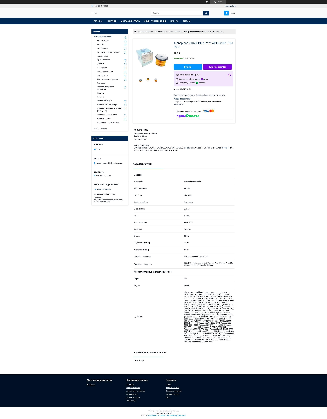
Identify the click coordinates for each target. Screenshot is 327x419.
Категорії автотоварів (103, 37)
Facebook (91, 384)
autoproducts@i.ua (103, 189)
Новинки (100, 93)
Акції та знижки (100, 129)
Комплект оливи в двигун (107, 105)
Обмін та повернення (155, 21)
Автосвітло (101, 44)
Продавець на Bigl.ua (163, 413)
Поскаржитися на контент (156, 415)
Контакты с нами (172, 388)
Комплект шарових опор (107, 115)
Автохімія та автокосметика (108, 52)
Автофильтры (161, 32)
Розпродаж (101, 83)
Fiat (187, 148)
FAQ (167, 397)
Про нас (174, 21)
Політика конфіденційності (176, 415)
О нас (168, 384)
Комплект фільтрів (104, 101)
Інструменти (102, 67)
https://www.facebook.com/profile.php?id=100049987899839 (108, 201)
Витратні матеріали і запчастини (105, 88)
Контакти (111, 21)
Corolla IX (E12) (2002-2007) (108, 122)
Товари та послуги (145, 32)
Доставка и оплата (173, 391)
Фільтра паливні (175, 32)
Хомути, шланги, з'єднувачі (108, 79)
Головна (98, 21)
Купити (187, 67)
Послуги (100, 97)
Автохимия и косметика (135, 391)
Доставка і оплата (130, 21)
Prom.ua (176, 411)
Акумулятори (102, 56)
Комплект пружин (104, 118)
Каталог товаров (172, 394)
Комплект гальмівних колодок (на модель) (109, 109)
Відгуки (186, 21)
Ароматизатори (103, 60)
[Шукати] (206, 13)
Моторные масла (133, 388)
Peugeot (225, 148)
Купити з (213, 67)
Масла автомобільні (105, 71)
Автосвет (130, 384)
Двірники (100, 64)
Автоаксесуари (103, 40)
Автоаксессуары (133, 397)
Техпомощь (131, 400)
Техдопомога (102, 75)
